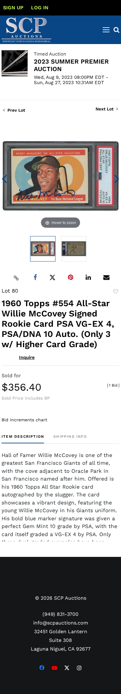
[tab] (23, 438)
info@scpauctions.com (60, 623)
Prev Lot (15, 110)
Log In (39, 8)
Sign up (13, 8)
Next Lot (105, 108)
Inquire (27, 357)
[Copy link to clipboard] (16, 277)
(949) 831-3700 (60, 614)
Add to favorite (115, 291)
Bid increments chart (24, 419)
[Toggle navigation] (106, 29)
